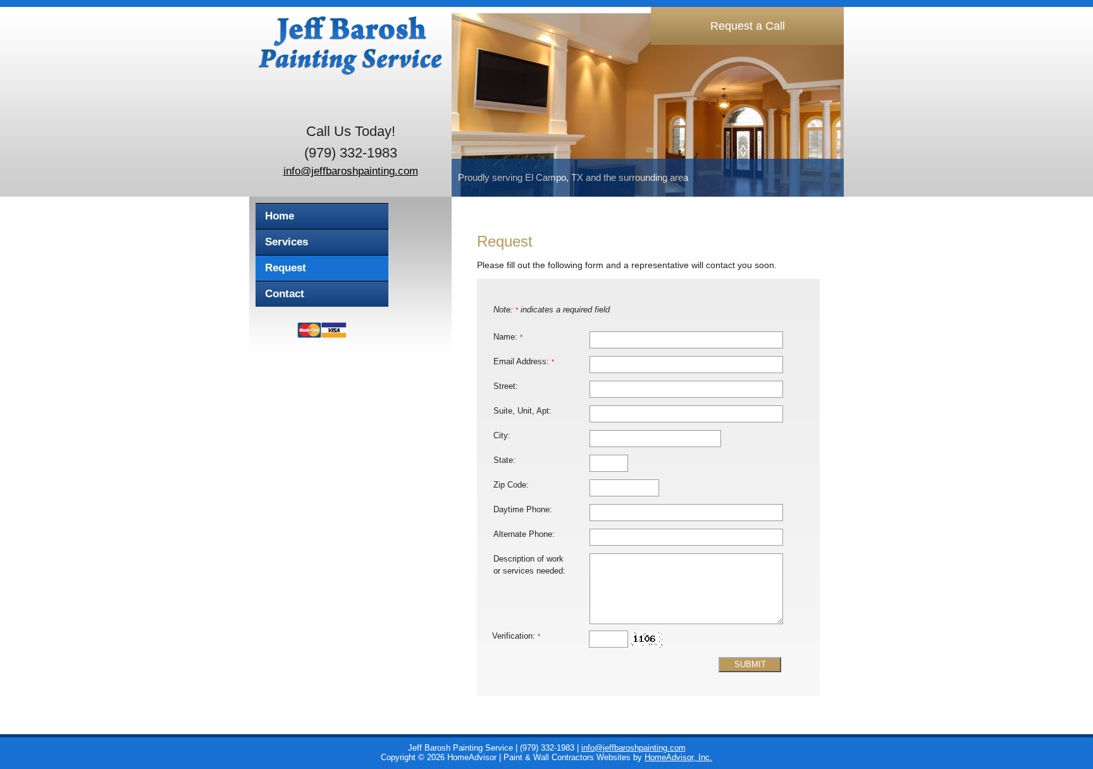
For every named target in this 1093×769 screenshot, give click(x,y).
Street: (505, 386)
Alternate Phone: (524, 534)
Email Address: (523, 361)
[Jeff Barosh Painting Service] (347, 60)
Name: (507, 337)
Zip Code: (511, 485)
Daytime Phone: (522, 509)
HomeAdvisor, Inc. (678, 757)
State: (504, 460)
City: (501, 435)
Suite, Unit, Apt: (522, 411)
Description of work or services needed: (529, 565)
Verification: (516, 636)
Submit (750, 664)
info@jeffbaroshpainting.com (350, 171)
